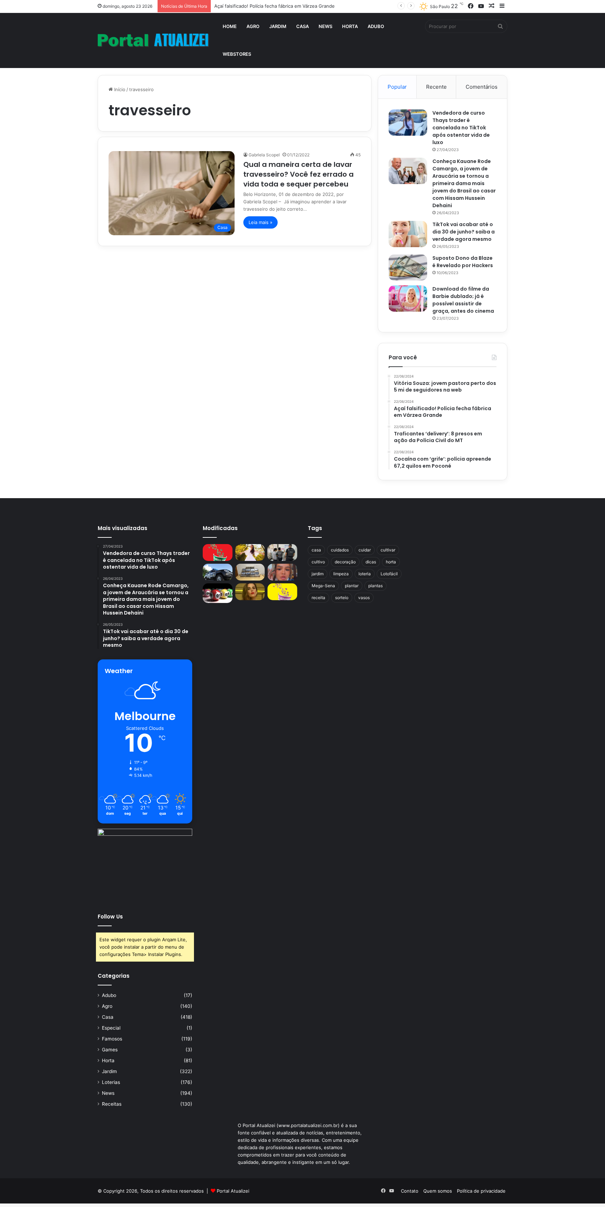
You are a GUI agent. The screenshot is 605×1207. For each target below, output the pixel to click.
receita (318, 597)
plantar (352, 585)
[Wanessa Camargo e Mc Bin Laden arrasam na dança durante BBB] (250, 591)
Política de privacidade (481, 1191)
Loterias (111, 1082)
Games (110, 1049)
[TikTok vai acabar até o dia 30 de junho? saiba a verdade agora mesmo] (408, 234)
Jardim (277, 26)
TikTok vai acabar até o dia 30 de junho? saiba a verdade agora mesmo (463, 232)
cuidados (340, 549)
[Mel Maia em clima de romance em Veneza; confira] (282, 572)
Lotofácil (389, 573)
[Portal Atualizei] (153, 40)
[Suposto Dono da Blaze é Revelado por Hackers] (408, 267)
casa (316, 549)
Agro (252, 26)
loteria (365, 573)
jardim (318, 573)
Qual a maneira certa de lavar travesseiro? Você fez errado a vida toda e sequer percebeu (298, 174)
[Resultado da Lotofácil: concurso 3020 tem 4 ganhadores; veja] (282, 591)
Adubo (376, 26)
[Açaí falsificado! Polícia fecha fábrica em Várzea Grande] (282, 552)
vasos (364, 597)
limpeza (341, 573)
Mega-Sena (323, 585)
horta (391, 561)
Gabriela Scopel (264, 154)
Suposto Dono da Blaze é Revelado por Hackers (462, 262)
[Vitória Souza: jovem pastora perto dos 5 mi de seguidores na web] (250, 552)
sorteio (341, 597)
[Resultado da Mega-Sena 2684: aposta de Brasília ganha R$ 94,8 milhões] (217, 593)
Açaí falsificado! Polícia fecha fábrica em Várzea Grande (274, 6)
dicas (371, 561)
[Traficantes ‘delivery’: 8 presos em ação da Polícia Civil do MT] (217, 572)
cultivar (388, 549)
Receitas (111, 1104)
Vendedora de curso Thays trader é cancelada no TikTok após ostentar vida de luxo (461, 127)
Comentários (482, 86)
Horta (350, 26)
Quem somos (437, 1191)
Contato (409, 1191)
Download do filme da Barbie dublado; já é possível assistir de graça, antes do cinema (463, 299)
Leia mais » (260, 222)
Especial (111, 1028)
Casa (302, 26)
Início (119, 89)
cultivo (318, 561)
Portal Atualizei (233, 1191)
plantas (375, 585)
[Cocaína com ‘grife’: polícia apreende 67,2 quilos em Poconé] (250, 572)
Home (230, 26)
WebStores (237, 54)
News (325, 26)
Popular (397, 86)
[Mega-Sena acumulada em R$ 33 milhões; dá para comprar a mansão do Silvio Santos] (217, 552)
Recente (436, 86)
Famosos (112, 1039)
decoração (345, 561)
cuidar (365, 549)
